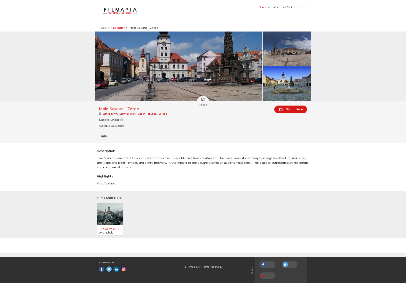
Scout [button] (262, 7)
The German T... (109, 229)
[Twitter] (109, 269)
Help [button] (301, 7)
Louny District (127, 113)
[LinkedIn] (116, 269)
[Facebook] (101, 269)
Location (119, 27)
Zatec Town (110, 113)
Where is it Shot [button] (282, 7)
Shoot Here (294, 109)
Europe (163, 113)
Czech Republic (147, 113)
